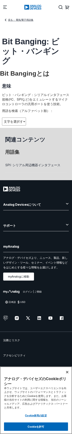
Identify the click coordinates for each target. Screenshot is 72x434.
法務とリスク (11, 340)
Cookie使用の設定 (36, 415)
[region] (36, 400)
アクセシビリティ (14, 355)
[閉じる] (67, 372)
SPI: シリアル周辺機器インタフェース (32, 165)
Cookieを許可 (36, 426)
